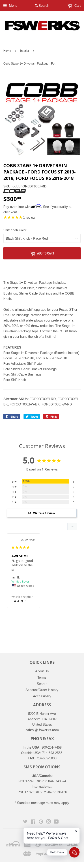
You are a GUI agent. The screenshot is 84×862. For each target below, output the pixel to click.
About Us (42, 671)
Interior (24, 50)
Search (42, 684)
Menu (13, 5)
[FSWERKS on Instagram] (48, 822)
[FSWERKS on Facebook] (33, 822)
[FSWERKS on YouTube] (56, 822)
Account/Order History (42, 690)
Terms (42, 677)
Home (7, 50)
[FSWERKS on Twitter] (25, 822)
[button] (16, 601)
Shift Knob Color (14, 230)
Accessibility (42, 696)
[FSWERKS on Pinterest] (41, 822)
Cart (77, 5)
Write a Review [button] (44, 513)
